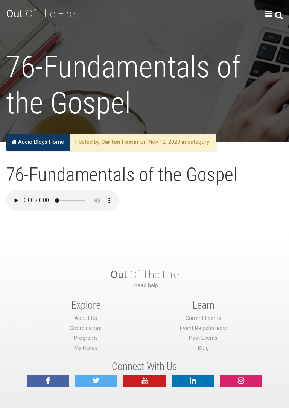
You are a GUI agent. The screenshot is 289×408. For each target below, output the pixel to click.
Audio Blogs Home (40, 142)
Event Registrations (203, 328)
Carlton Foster (120, 142)
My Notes (85, 348)
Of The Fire (40, 14)
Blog (203, 348)
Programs (86, 338)
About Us (86, 318)
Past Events (203, 338)
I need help (144, 285)
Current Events (203, 318)
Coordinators (86, 328)
